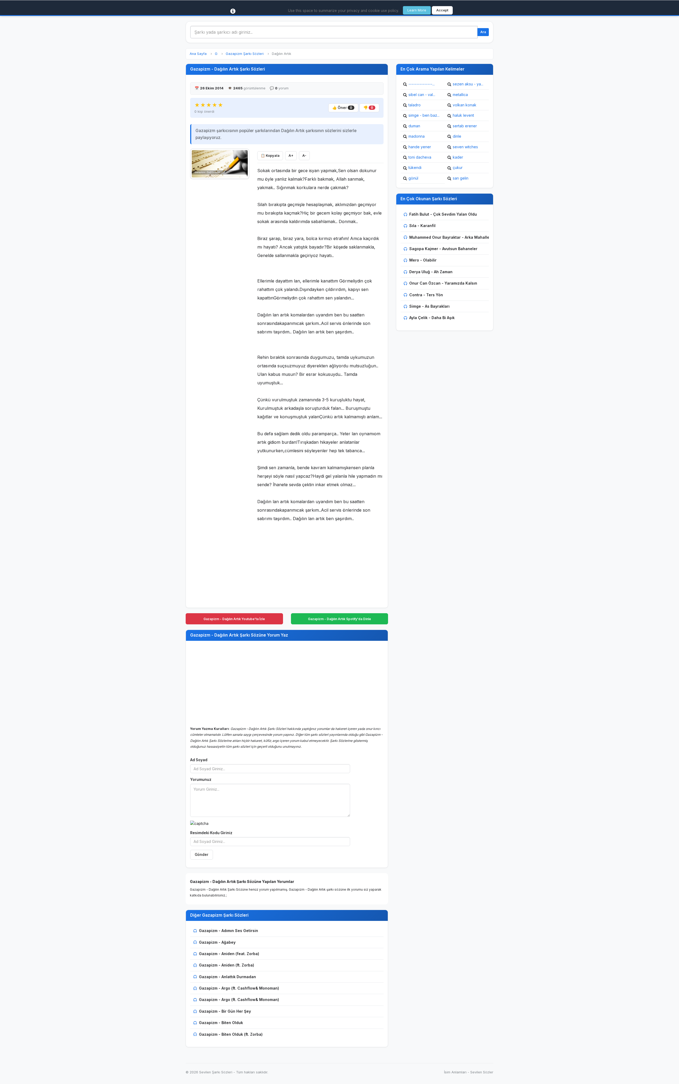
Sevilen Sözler (481, 1072)
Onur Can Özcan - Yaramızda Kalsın (443, 283)
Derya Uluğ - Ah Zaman (430, 271)
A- (304, 156)
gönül (413, 178)
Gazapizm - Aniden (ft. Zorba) (226, 965)
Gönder (201, 854)
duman (414, 126)
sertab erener (465, 126)
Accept (442, 10)
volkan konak (464, 105)
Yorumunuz (200, 779)
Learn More (416, 10)
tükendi (414, 167)
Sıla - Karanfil (422, 225)
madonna (416, 136)
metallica (460, 94)
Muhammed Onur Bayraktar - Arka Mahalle (449, 237)
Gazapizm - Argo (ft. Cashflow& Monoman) (239, 988)
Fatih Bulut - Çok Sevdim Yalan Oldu (443, 214)
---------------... (421, 84)
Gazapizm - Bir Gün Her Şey (225, 1011)
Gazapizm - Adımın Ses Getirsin (228, 930)
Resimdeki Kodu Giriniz (211, 833)
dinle (457, 136)
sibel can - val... (421, 94)
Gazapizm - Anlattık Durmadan (227, 976)
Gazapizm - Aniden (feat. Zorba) (229, 953)
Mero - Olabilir (423, 260)
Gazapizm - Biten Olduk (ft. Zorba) (231, 1034)
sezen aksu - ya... (468, 84)
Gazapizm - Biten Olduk (221, 1022)
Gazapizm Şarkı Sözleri (245, 54)
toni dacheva (419, 157)
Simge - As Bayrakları (429, 306)
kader (458, 157)
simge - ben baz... (423, 115)
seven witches (465, 147)
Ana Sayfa (198, 54)
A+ (291, 156)
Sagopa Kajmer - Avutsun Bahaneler (443, 248)
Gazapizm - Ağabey (217, 942)
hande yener (419, 147)
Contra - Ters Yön (426, 295)
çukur (458, 167)
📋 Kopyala (270, 156)
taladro (414, 105)
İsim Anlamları (455, 1072)
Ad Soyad (198, 760)
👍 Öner (342, 108)
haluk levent (463, 115)
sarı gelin (460, 178)
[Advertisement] (219, 261)
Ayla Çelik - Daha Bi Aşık (432, 317)
